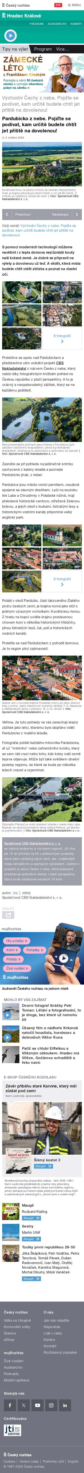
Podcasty (11, 1374)
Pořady (11, 959)
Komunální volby (17, 1327)
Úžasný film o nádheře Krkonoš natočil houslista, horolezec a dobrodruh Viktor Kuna (50, 1032)
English (73, 1461)
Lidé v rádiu (53, 1333)
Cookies (9, 1461)
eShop (9, 1340)
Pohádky (33, 950)
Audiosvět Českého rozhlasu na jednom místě (35, 988)
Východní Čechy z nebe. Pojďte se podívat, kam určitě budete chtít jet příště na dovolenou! (39, 230)
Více (62, 49)
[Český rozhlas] (16, 5)
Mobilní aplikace (17, 1380)
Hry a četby (15, 941)
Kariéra (49, 1340)
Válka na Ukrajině (17, 1320)
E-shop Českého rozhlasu (30, 1077)
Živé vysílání (15, 968)
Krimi (10, 950)
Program (36, 23)
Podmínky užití (53, 1461)
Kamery (76, 23)
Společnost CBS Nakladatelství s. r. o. (32, 843)
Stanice (10, 1333)
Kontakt (50, 1346)
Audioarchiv (57, 23)
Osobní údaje (29, 1461)
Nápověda (52, 1327)
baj (15, 893)
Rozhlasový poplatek (60, 1352)
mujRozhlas (11, 929)
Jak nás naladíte (56, 1320)
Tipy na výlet (15, 49)
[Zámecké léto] (42, 72)
